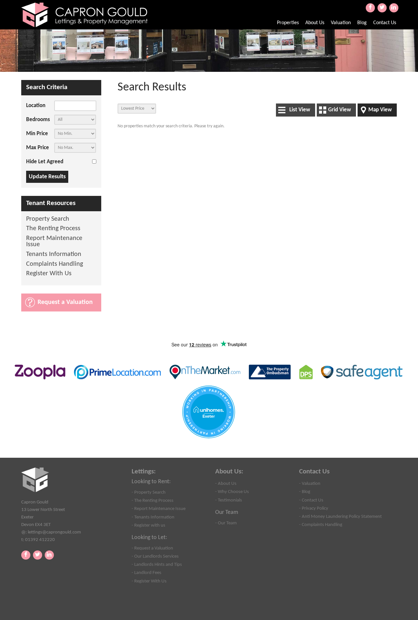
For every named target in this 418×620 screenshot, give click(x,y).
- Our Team (226, 523)
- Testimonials (228, 500)
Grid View (339, 110)
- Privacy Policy (313, 508)
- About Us (225, 483)
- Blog (304, 491)
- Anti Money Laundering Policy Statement (340, 516)
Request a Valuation (65, 302)
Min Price (37, 133)
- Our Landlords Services (155, 556)
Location (35, 105)
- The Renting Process (152, 500)
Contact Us (384, 22)
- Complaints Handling (320, 524)
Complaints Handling (54, 264)
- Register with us (148, 525)
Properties (288, 22)
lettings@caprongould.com (54, 532)
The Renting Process (53, 229)
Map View (380, 110)
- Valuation (309, 483)
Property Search (47, 219)
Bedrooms (38, 119)
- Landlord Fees (146, 572)
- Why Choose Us (232, 491)
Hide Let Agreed (44, 162)
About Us (314, 22)
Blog (362, 22)
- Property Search (149, 492)
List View (299, 110)
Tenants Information (53, 254)
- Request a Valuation (152, 548)
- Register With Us (149, 581)
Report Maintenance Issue (54, 241)
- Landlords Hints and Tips (157, 564)
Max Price (37, 148)
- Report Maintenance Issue (158, 508)
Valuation (341, 22)
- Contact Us (311, 500)
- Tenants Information (153, 517)
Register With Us (49, 274)
